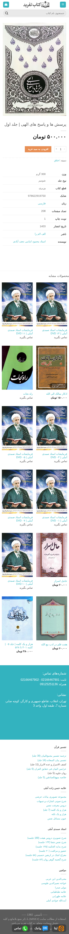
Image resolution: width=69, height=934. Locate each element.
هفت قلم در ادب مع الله (54, 644)
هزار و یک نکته (59, 814)
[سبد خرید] (6, 5)
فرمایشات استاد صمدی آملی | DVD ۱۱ (20, 332)
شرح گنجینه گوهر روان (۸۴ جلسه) (49, 859)
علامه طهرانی (59, 896)
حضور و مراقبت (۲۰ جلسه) (52, 850)
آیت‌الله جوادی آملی (56, 900)
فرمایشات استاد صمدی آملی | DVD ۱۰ (20, 582)
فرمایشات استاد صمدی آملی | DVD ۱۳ (54, 332)
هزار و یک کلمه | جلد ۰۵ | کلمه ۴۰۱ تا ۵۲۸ (19, 646)
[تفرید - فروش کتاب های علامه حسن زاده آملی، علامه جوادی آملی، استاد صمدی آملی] (36, 4)
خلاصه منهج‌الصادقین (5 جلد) (52, 777)
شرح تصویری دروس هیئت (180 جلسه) (46, 838)
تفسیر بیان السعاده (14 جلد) (52, 760)
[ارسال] (6, 13)
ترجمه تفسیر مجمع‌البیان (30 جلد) (49, 755)
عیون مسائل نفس (56, 818)
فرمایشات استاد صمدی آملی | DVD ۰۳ (54, 456)
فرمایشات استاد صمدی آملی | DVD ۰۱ (54, 519)
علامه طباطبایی (58, 891)
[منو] (63, 5)
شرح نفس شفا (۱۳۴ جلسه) (52, 842)
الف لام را (40, 233)
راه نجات (28, 393)
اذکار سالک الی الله (56, 393)
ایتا (55, 928)
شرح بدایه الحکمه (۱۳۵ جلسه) (51, 846)
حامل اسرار (60, 581)
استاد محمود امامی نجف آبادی (29, 241)
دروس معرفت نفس (56, 805)
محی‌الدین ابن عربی (56, 879)
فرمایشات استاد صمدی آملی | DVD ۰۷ (20, 519)
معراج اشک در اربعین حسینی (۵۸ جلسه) (46, 855)
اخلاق (57, 160)
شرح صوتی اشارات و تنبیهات (51, 801)
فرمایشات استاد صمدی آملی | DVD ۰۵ (20, 456)
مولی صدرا (60, 887)
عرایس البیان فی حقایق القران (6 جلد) (46, 769)
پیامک (37, 928)
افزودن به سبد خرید (38, 149)
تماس (17, 928)
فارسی (42, 203)
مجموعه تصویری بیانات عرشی (50, 796)
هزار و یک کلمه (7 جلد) (54, 809)
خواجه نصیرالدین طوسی (53, 883)
